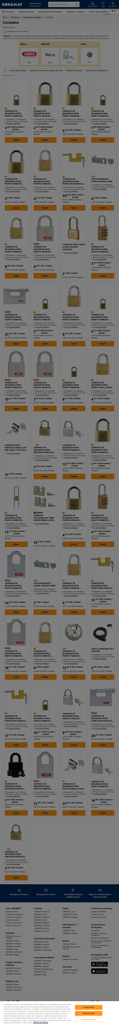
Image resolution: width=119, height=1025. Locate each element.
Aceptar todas (88, 1007)
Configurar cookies (88, 1019)
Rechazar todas (89, 1013)
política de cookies (41, 1022)
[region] (59, 1013)
